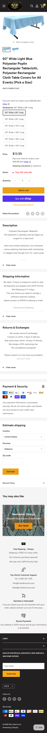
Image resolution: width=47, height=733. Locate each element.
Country (6, 431)
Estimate (11, 471)
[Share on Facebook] (28, 213)
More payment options (23, 204)
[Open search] (31, 6)
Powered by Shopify (10, 727)
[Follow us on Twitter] (9, 699)
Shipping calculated (21, 166)
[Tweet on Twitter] (37, 213)
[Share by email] (42, 213)
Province (6, 443)
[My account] (37, 6)
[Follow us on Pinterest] (19, 699)
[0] (42, 6)
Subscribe (11, 674)
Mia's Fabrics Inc (11, 88)
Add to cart (23, 190)
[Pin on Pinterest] (32, 213)
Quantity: (7, 180)
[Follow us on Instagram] (14, 699)
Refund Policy (9, 483)
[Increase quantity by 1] (29, 181)
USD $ (6, 686)
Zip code (7, 455)
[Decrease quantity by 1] (15, 181)
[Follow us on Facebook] (4, 699)
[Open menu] (4, 6)
